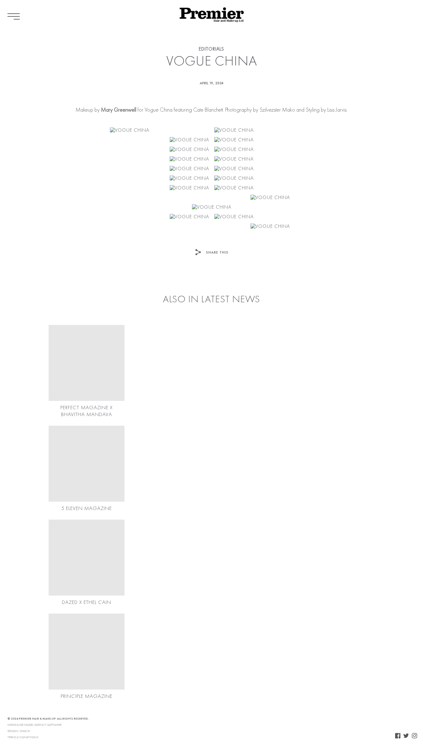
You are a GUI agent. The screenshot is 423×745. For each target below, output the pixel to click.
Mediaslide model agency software (34, 724)
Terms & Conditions (22, 737)
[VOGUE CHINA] (129, 130)
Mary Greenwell (118, 110)
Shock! (25, 731)
